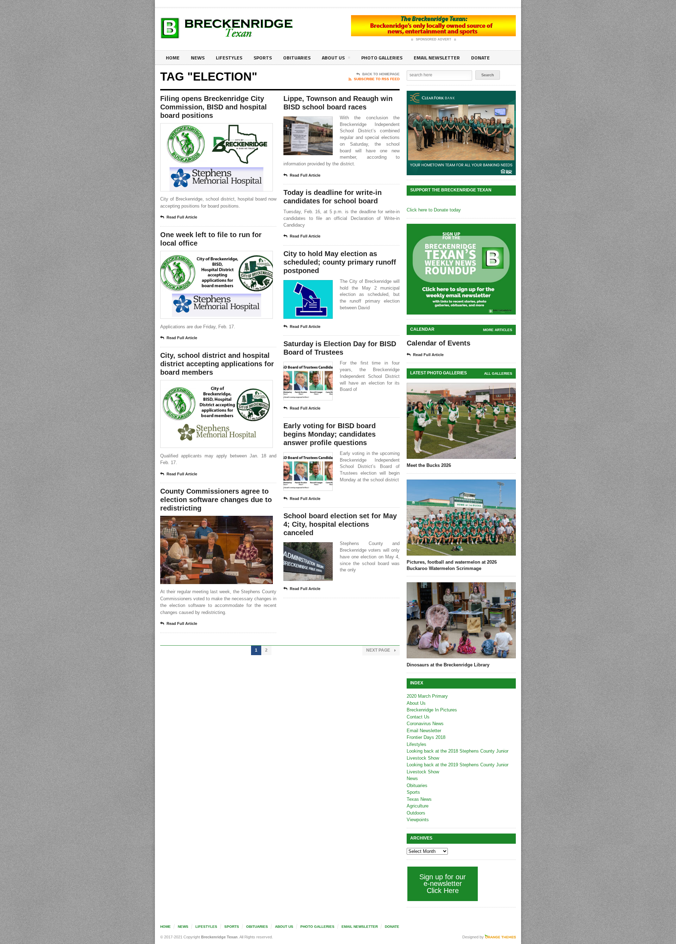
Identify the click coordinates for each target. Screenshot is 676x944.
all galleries (498, 373)
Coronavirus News (425, 723)
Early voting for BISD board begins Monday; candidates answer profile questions (329, 434)
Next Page (378, 650)
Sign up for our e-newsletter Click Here (442, 883)
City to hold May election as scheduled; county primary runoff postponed (339, 262)
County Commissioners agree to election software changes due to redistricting (216, 499)
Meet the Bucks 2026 (429, 465)
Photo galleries (381, 57)
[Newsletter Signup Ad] (461, 269)
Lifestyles (229, 57)
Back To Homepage (381, 74)
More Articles (497, 330)
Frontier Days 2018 (426, 737)
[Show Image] (208, 129)
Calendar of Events (438, 343)
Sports (263, 57)
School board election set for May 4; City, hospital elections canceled (340, 524)
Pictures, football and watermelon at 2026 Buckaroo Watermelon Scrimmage (452, 565)
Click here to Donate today (434, 210)
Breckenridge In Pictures (432, 709)
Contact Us (418, 717)
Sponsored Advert (433, 39)
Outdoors (416, 813)
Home (173, 57)
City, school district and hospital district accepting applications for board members (217, 363)
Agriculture (417, 806)
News (198, 57)
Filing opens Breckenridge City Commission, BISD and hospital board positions (213, 107)
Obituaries (297, 57)
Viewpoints (418, 819)
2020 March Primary (427, 696)
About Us (333, 57)
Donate (480, 57)
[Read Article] (225, 129)
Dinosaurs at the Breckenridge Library (448, 664)
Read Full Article (182, 217)
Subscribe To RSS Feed (377, 79)
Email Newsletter (437, 57)
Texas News (419, 799)
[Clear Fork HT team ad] (461, 133)
